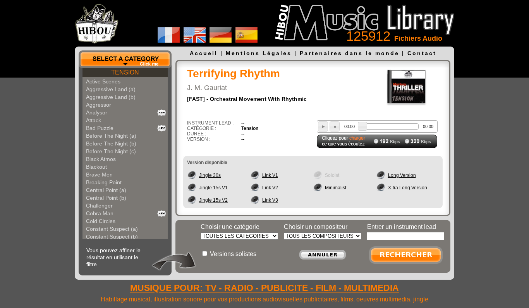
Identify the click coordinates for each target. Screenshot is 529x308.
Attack (93, 120)
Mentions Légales (259, 53)
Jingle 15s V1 (213, 187)
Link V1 (270, 175)
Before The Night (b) (111, 143)
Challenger (99, 205)
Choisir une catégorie (230, 226)
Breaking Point (104, 182)
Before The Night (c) (111, 151)
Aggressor (98, 105)
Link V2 (270, 187)
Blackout (96, 167)
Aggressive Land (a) (111, 89)
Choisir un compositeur (315, 226)
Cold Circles (100, 221)
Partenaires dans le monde (349, 53)
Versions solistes (233, 254)
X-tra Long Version (407, 187)
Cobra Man (99, 213)
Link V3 (270, 200)
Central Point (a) (106, 190)
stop (334, 126)
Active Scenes (103, 81)
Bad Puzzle (99, 128)
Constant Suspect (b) (112, 237)
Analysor (96, 112)
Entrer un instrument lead (401, 226)
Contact (421, 53)
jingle (420, 299)
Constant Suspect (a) (112, 229)
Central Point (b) (106, 198)
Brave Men (99, 174)
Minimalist (335, 187)
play (323, 126)
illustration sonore (177, 299)
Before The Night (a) (111, 136)
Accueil (204, 53)
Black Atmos (101, 159)
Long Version (402, 175)
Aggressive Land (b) (111, 97)
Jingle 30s (210, 175)
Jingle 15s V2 (213, 200)
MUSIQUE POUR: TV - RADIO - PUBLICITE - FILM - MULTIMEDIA (264, 288)
